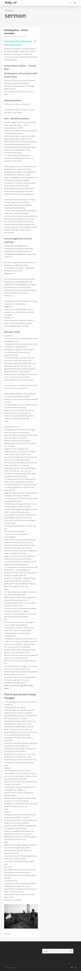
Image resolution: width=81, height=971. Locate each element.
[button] (75, 3)
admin (8, 37)
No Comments (21, 37)
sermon (13, 37)
